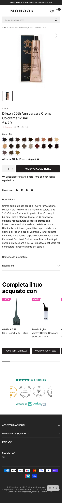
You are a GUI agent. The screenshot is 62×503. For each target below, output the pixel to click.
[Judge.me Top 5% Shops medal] (45, 392)
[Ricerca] (56, 20)
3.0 (17, 139)
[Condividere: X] (22, 190)
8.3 (11, 152)
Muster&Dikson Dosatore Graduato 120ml (45, 335)
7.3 (24, 146)
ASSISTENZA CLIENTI (13, 425)
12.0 (30, 146)
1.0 (4, 139)
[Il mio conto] (52, 10)
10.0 (4, 146)
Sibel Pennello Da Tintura (15, 333)
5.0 (30, 139)
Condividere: (8, 190)
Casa (4, 28)
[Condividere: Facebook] (17, 190)
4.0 (24, 139)
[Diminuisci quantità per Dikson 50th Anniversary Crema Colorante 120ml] (4, 169)
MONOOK (7, 441)
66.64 (37, 146)
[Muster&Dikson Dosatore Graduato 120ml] (46, 312)
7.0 (43, 139)
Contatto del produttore (15, 256)
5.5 (4, 152)
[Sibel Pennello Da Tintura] (16, 312)
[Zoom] (54, 35)
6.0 (37, 139)
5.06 (43, 146)
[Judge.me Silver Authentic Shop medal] (17, 392)
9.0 (56, 139)
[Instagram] (3, 457)
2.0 (11, 139)
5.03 (50, 146)
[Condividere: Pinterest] (27, 190)
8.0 (50, 139)
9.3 (17, 152)
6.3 (17, 146)
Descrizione (8, 199)
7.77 (56, 146)
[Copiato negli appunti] (32, 190)
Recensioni (8, 265)
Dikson (5, 108)
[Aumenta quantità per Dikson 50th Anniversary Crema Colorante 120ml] (12, 169)
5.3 (11, 146)
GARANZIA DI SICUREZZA (15, 433)
